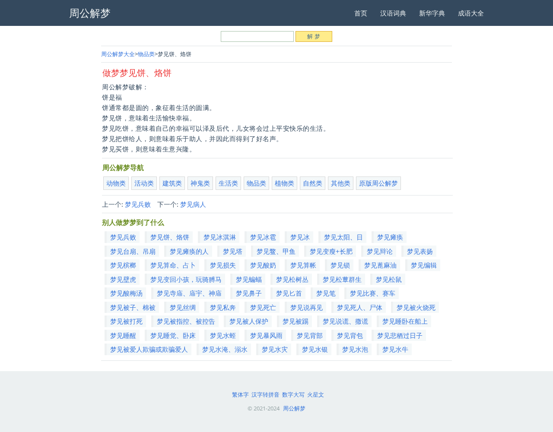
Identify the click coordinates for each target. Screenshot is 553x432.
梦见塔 (232, 251)
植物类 (284, 183)
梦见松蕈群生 (342, 279)
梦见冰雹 (263, 237)
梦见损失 (223, 265)
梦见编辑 (424, 265)
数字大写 (293, 394)
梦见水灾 (275, 349)
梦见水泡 (355, 349)
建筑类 (172, 183)
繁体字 (240, 394)
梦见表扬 (420, 251)
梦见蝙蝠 (249, 279)
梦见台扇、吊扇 (133, 251)
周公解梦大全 (118, 54)
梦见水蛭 (223, 335)
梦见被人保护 (248, 321)
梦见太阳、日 (343, 237)
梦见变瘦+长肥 (331, 251)
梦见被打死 (126, 321)
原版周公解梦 (378, 183)
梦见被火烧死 (416, 307)
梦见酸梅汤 (126, 293)
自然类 (312, 183)
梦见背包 (350, 335)
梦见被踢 (295, 321)
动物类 (116, 183)
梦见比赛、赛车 (372, 293)
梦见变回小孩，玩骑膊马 (186, 279)
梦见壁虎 (123, 279)
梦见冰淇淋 (219, 237)
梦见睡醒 (123, 335)
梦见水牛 (395, 349)
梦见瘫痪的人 (189, 251)
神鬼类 (200, 183)
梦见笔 (326, 293)
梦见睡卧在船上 (405, 321)
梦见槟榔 (123, 265)
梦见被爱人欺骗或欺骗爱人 (149, 349)
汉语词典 (393, 13)
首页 (360, 13)
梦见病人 (193, 204)
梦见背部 (310, 335)
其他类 (340, 183)
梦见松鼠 (389, 279)
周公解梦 (294, 408)
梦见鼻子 (249, 293)
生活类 (228, 183)
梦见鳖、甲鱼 (276, 251)
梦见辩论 (380, 251)
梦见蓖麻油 (380, 265)
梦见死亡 (263, 307)
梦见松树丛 (292, 279)
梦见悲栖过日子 (400, 335)
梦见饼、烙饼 (169, 237)
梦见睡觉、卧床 (173, 335)
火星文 (315, 394)
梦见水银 (315, 349)
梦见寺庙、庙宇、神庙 (189, 293)
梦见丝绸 (183, 307)
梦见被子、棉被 (133, 307)
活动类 (144, 183)
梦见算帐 (303, 265)
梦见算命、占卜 (173, 265)
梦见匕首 (289, 293)
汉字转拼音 (265, 394)
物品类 (146, 54)
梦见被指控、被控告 (186, 321)
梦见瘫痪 (390, 237)
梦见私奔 (223, 307)
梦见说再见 (306, 307)
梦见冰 (300, 237)
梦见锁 (340, 265)
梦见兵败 (138, 204)
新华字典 (432, 13)
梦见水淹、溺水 (225, 349)
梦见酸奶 (263, 265)
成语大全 (471, 13)
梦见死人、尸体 (359, 307)
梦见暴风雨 (266, 335)
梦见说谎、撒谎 (345, 321)
